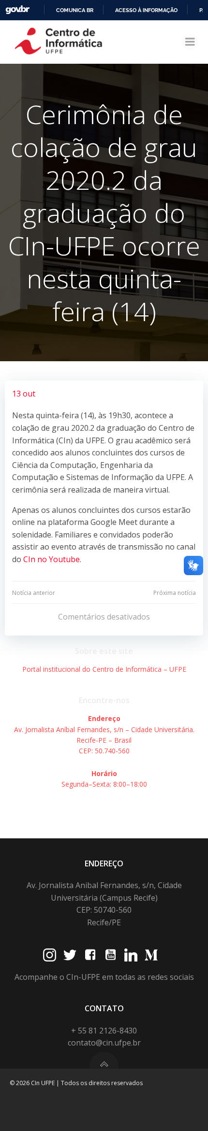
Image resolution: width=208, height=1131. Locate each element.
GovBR (17, 9)
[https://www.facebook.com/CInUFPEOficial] (90, 954)
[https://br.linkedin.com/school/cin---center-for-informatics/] (130, 954)
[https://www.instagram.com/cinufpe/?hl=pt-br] (49, 954)
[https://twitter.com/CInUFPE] (69, 954)
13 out (23, 393)
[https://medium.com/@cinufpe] (151, 954)
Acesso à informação (146, 10)
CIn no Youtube (51, 559)
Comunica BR (74, 10)
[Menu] (190, 42)
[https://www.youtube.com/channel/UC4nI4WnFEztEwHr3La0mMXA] (110, 954)
